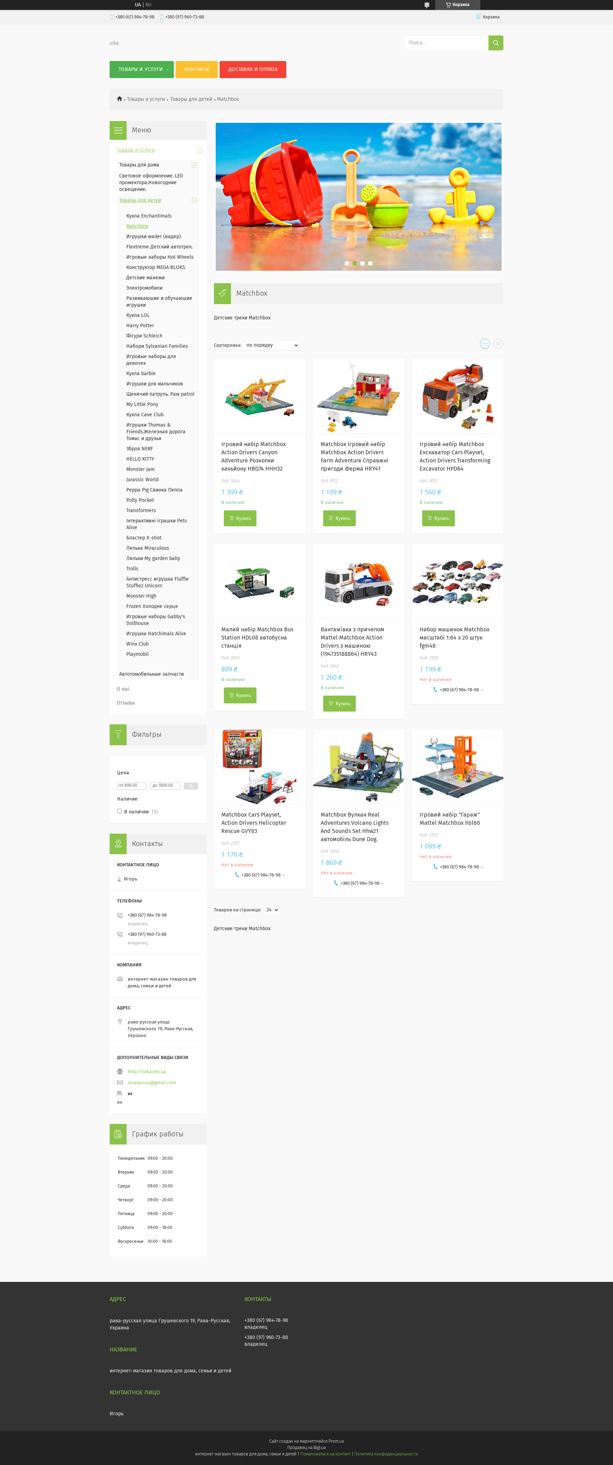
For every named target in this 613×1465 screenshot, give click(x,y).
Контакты (196, 69)
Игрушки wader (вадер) (153, 236)
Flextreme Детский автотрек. (159, 247)
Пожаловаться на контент (325, 1454)
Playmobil (137, 654)
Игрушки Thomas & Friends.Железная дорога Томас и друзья (156, 432)
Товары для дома (139, 165)
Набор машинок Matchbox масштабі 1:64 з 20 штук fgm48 (455, 638)
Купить (243, 518)
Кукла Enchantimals (149, 216)
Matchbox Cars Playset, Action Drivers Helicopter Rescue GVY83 (253, 823)
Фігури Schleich (144, 336)
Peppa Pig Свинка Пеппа (154, 490)
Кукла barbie (141, 373)
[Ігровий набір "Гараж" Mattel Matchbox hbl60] (457, 767)
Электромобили (144, 288)
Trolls (132, 568)
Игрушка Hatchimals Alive (157, 633)
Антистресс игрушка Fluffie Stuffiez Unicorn (157, 582)
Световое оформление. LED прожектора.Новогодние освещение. (151, 183)
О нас (123, 689)
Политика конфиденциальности (386, 1454)
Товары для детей (191, 99)
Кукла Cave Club (145, 414)
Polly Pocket (140, 500)
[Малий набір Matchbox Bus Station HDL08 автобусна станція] (259, 581)
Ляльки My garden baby (153, 558)
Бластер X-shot (143, 538)
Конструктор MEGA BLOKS (155, 267)
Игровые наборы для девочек (151, 360)
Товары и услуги (140, 69)
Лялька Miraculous (147, 548)
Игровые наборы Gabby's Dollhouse (155, 620)
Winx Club (137, 644)
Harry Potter (140, 325)
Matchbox (137, 226)
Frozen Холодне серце (152, 606)
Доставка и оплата (252, 69)
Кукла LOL (138, 315)
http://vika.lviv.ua (147, 1072)
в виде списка (498, 345)
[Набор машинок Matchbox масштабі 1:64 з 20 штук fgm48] (457, 581)
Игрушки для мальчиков (154, 384)
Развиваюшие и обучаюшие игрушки (159, 302)
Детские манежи (145, 277)
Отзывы (126, 703)
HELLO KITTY (140, 459)
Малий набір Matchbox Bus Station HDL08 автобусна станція (257, 638)
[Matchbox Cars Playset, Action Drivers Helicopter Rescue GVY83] (259, 767)
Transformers (141, 510)
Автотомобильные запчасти (151, 674)
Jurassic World (142, 479)
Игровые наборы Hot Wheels (160, 257)
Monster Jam (140, 469)
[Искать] (495, 42)
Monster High (141, 596)
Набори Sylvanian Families (157, 346)
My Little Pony (142, 404)
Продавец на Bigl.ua (306, 1448)
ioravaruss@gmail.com (152, 1083)
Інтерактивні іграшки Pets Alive (156, 524)
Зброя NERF (139, 448)
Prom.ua (336, 1441)
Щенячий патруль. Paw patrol (160, 394)
